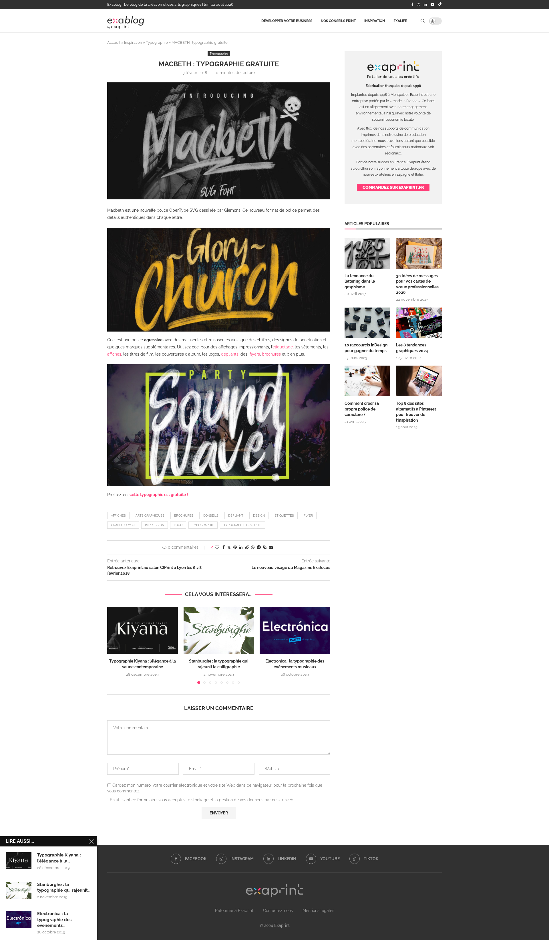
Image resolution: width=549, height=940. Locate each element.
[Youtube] (432, 4)
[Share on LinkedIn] (240, 547)
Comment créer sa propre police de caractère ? (362, 409)
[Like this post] (217, 547)
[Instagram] (418, 4)
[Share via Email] (271, 547)
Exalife (400, 21)
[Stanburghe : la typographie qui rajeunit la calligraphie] (219, 630)
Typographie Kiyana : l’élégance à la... (59, 857)
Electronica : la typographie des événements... (54, 919)
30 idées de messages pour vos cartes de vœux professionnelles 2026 (417, 284)
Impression (154, 525)
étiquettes (284, 515)
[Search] (422, 20)
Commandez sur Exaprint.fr (393, 187)
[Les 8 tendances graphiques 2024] (419, 323)
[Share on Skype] (264, 547)
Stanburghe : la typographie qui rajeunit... (63, 887)
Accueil (113, 42)
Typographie (157, 42)
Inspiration (374, 21)
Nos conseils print (338, 21)
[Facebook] (412, 4)
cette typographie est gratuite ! (159, 494)
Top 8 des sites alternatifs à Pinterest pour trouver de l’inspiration (416, 412)
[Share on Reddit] (247, 547)
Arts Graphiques (150, 515)
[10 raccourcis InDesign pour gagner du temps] (367, 323)
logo (178, 525)
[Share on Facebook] (223, 547)
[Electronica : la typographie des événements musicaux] (295, 630)
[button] (115, 645)
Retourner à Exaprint (234, 910)
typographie (203, 525)
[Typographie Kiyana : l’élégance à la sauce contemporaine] (142, 630)
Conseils (210, 515)
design (259, 515)
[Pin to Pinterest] (235, 547)
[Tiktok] (440, 4)
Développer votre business (286, 21)
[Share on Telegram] (259, 547)
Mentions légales (318, 910)
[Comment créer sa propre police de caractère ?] (367, 381)
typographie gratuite (242, 525)
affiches (118, 515)
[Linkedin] (425, 4)
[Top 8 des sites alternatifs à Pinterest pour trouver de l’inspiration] (419, 381)
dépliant (235, 515)
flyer (308, 515)
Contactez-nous (278, 910)
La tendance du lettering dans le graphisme (360, 281)
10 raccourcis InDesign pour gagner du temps (366, 348)
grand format (123, 525)
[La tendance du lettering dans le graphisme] (367, 253)
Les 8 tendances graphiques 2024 (412, 348)
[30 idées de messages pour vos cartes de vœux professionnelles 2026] (419, 253)
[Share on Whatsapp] (252, 547)
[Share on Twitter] (229, 547)
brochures (183, 515)
